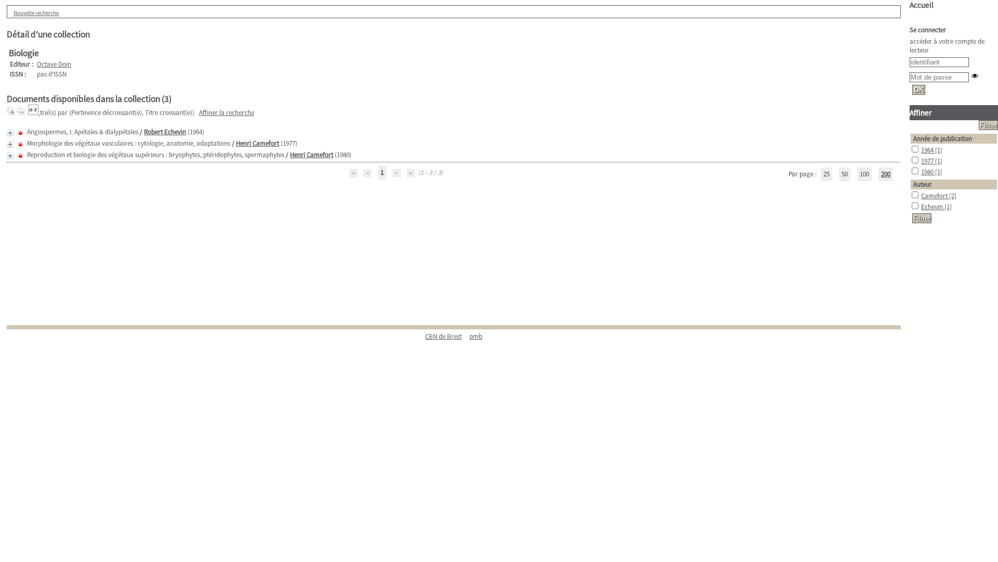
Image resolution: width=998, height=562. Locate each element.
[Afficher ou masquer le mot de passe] (974, 75)
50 (845, 174)
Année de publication (942, 138)
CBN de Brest (443, 336)
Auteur (922, 184)
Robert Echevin (165, 131)
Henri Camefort (257, 143)
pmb (475, 336)
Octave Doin (54, 64)
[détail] (10, 133)
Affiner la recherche (226, 112)
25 (826, 174)
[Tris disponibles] (34, 112)
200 (885, 174)
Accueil (922, 5)
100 (864, 174)
